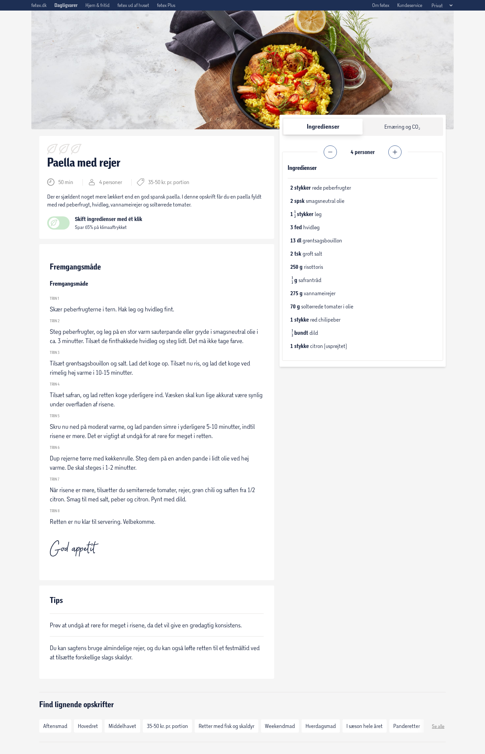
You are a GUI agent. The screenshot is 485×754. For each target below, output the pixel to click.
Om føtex (380, 5)
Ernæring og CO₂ (402, 126)
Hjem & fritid (97, 5)
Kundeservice (409, 5)
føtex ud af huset (133, 5)
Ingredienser (323, 126)
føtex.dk (39, 5)
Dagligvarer (66, 5)
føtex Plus (166, 5)
